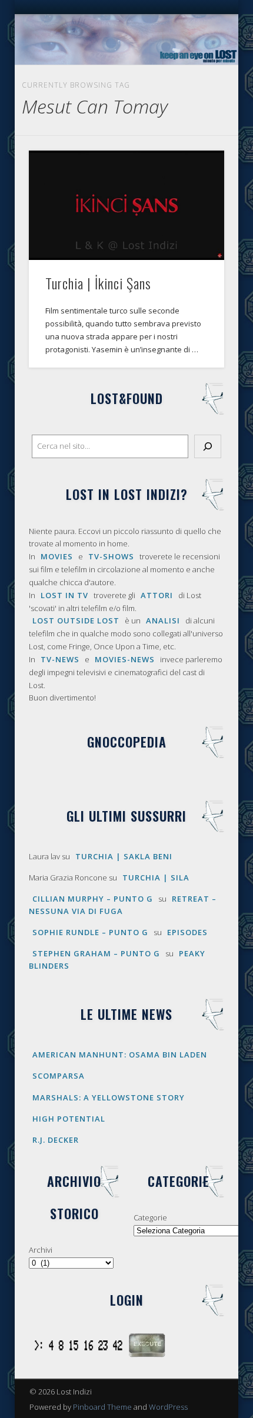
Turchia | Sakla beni (123, 856)
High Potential (68, 1118)
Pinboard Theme (102, 1407)
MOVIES (57, 556)
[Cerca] (207, 446)
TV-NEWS (60, 659)
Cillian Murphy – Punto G (92, 898)
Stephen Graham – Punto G (96, 953)
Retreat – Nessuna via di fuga (123, 904)
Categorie (150, 1217)
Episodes (187, 932)
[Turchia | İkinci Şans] (126, 206)
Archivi (40, 1249)
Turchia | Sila (155, 877)
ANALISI (163, 620)
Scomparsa (58, 1075)
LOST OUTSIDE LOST (75, 620)
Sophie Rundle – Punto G (90, 932)
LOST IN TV (64, 595)
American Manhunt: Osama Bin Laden (119, 1054)
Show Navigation (195, 105)
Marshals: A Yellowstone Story (108, 1097)
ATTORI (157, 595)
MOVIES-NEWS (125, 659)
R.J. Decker (55, 1140)
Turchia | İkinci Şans (98, 282)
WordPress (168, 1407)
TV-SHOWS (111, 556)
